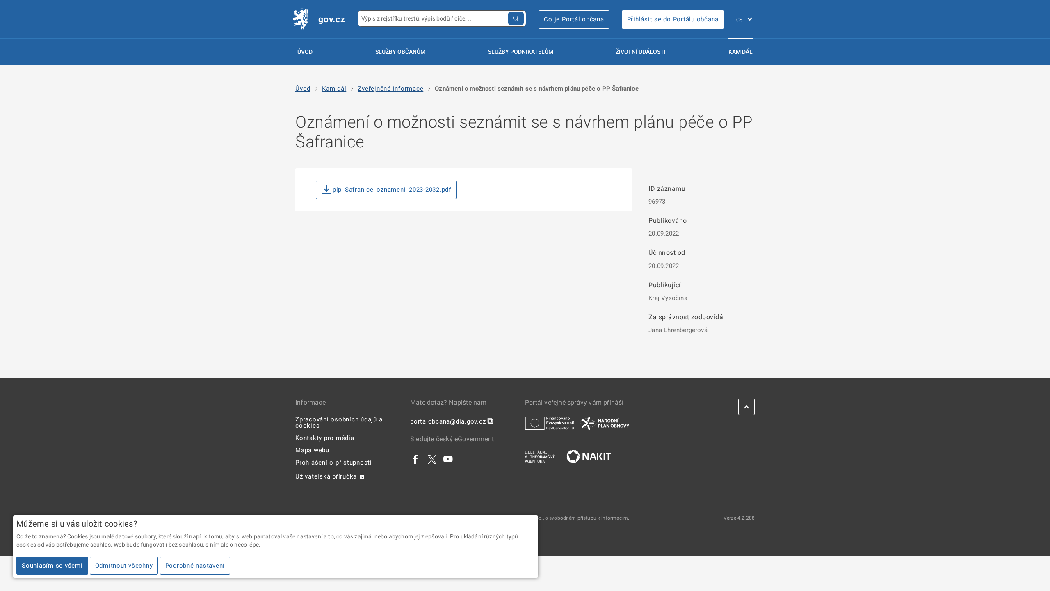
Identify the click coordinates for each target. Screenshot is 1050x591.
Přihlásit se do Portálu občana (673, 19)
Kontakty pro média (324, 438)
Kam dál (740, 51)
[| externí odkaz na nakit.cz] (588, 456)
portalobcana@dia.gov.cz (448, 421)
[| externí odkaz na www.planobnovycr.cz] (604, 422)
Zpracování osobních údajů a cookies (338, 422)
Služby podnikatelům (520, 51)
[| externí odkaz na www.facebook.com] (416, 459)
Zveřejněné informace (390, 89)
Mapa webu (312, 450)
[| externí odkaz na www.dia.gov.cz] (540, 456)
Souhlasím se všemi (52, 565)
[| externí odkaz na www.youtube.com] (448, 459)
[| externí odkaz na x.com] (432, 459)
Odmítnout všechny (124, 565)
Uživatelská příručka (326, 476)
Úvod (305, 51)
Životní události (641, 51)
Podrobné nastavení (195, 565)
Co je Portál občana (574, 19)
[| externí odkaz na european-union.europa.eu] (549, 422)
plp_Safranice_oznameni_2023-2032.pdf (392, 189)
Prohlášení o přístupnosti (333, 462)
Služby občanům (400, 51)
